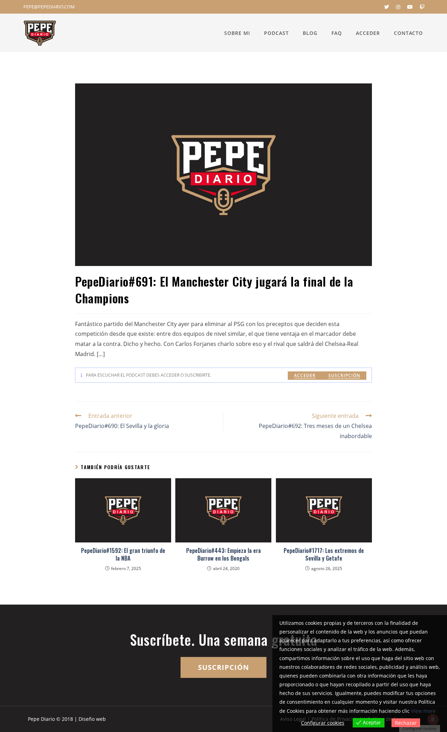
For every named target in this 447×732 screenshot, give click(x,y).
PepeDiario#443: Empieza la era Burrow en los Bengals (223, 554)
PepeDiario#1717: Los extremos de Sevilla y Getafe (324, 554)
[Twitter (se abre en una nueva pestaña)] (387, 6)
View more (423, 711)
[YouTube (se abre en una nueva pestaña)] (410, 6)
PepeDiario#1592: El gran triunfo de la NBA (123, 554)
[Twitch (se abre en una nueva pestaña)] (420, 6)
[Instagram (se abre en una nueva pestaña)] (398, 6)
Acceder (305, 375)
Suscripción (344, 375)
